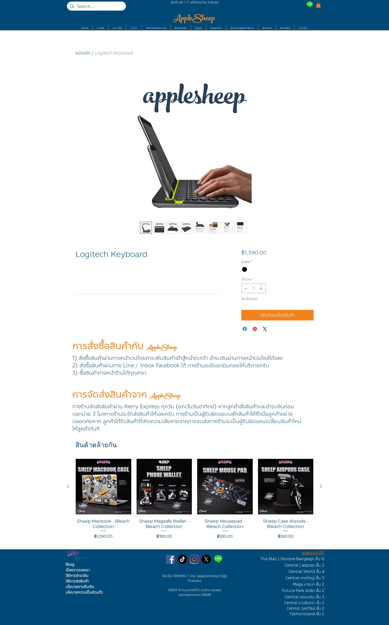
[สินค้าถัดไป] (321, 486)
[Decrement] (245, 288)
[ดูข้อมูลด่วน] (103, 486)
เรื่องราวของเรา (78, 570)
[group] (194, 502)
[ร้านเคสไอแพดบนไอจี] (194, 559)
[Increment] (262, 288)
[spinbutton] (253, 288)
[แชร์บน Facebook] (245, 329)
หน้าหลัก (83, 53)
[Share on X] (265, 329)
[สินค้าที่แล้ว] (68, 486)
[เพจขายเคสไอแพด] (170, 559)
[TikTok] (182, 559)
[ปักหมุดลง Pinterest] (255, 329)
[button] (318, 5)
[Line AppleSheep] (218, 559)
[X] (206, 559)
